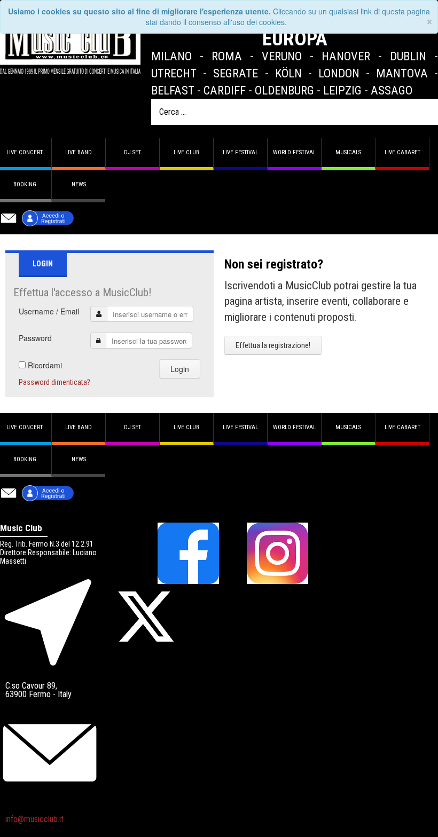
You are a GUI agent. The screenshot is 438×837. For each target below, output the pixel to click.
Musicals (348, 152)
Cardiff (225, 90)
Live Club (186, 152)
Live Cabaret (402, 152)
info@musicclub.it (34, 819)
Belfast (172, 90)
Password (35, 338)
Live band (78, 152)
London (338, 73)
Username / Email (49, 311)
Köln (288, 73)
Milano (171, 56)
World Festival (294, 152)
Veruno (282, 56)
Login (179, 369)
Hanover (346, 56)
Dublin (408, 56)
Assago (391, 90)
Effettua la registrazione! (273, 345)
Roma (227, 56)
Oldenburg (284, 90)
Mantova (402, 73)
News (79, 184)
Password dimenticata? (54, 382)
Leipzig (342, 90)
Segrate (235, 73)
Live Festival (240, 152)
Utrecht (174, 73)
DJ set (132, 152)
